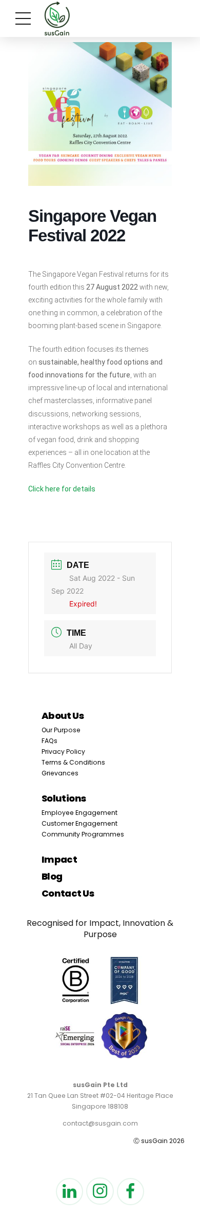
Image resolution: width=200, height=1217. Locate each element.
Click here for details (61, 489)
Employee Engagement (79, 812)
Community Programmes (83, 834)
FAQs (49, 740)
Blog (52, 876)
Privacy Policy (63, 751)
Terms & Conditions (73, 762)
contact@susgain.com (100, 1123)
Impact (59, 859)
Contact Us (68, 893)
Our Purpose (61, 730)
